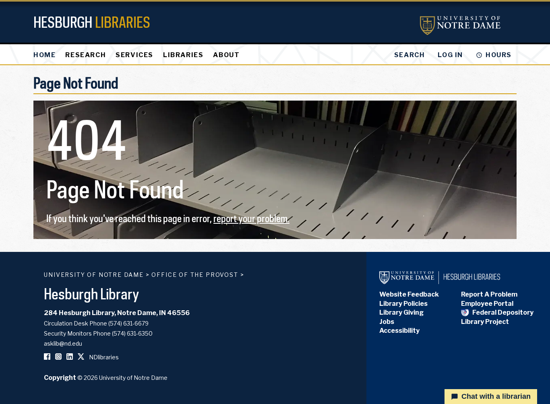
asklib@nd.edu (63, 343)
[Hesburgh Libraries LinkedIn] (69, 357)
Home (44, 55)
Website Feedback (409, 294)
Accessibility (399, 330)
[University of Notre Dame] (460, 25)
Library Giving (401, 312)
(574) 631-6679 (128, 323)
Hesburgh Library (91, 293)
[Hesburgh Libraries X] (81, 357)
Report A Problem (489, 294)
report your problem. (251, 218)
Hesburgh (91, 22)
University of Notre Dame (94, 274)
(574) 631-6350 (132, 333)
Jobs (386, 322)
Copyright (60, 377)
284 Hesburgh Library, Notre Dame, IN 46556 (117, 313)
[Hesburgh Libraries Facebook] (47, 357)
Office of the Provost (194, 274)
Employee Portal (487, 303)
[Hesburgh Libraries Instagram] (58, 357)
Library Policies (403, 303)
